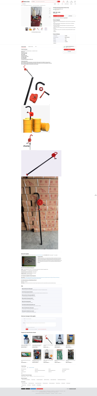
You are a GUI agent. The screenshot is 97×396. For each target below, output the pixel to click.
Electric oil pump (64, 370)
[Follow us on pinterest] (74, 388)
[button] (56, 1)
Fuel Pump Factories (45, 383)
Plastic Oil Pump (58, 383)
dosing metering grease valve (51, 370)
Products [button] (33, 1)
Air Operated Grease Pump (34, 278)
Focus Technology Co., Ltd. (43, 393)
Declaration (56, 393)
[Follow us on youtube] (73, 388)
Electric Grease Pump (28, 277)
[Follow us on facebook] (69, 388)
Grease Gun (43, 277)
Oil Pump (37, 277)
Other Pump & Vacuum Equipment (26, 379)
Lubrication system (23, 371)
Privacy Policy (60, 393)
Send (27, 329)
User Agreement (52, 393)
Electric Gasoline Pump (53, 379)
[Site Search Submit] (58, 1)
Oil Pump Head (68, 383)
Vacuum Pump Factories (38, 383)
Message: (24, 322)
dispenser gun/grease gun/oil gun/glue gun (40, 370)
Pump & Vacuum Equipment (36, 5)
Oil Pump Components (51, 383)
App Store (23, 388)
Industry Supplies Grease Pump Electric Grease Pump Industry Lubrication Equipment (37, 346)
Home (22, 5)
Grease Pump (40, 277)
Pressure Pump (33, 379)
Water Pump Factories (31, 383)
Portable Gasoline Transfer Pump (61, 379)
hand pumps (36, 371)
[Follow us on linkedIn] (75, 388)
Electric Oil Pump (33, 277)
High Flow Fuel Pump (46, 379)
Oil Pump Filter (63, 383)
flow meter (63, 371)
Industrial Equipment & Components (27, 5)
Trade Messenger (33, 388)
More (22, 386)
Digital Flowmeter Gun (48, 277)
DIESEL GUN (49, 371)
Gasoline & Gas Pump (42, 5)
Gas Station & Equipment (40, 379)
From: (24, 318)
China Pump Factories (24, 383)
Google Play (28, 388)
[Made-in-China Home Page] (25, 1)
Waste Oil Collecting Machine (27, 278)
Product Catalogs (32, 367)
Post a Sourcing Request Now (42, 329)
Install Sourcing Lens (40, 388)
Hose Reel (39, 278)
